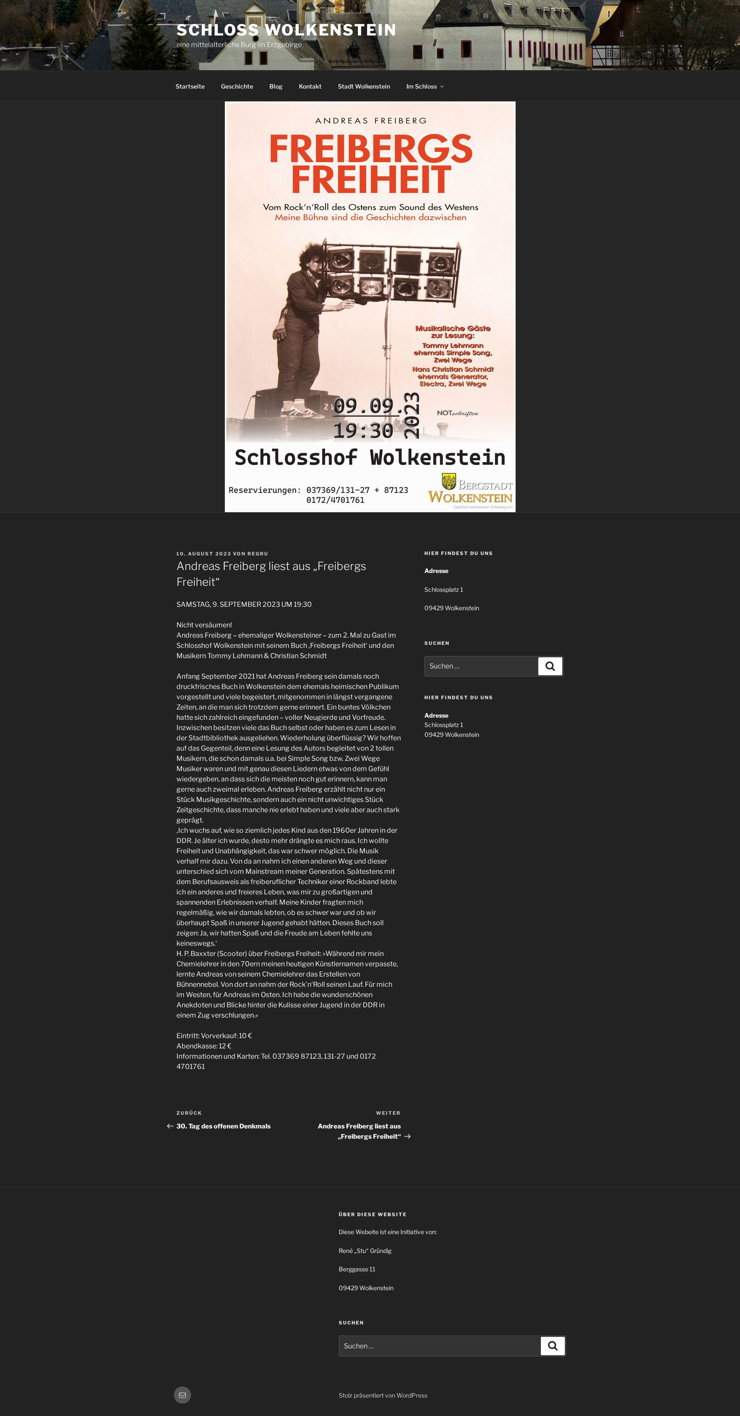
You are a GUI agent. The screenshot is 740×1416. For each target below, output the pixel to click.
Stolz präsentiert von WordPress (383, 1395)
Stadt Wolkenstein (364, 86)
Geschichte (237, 86)
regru (258, 554)
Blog (276, 86)
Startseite (190, 86)
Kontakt (310, 86)
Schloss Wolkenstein (286, 30)
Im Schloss (421, 86)
